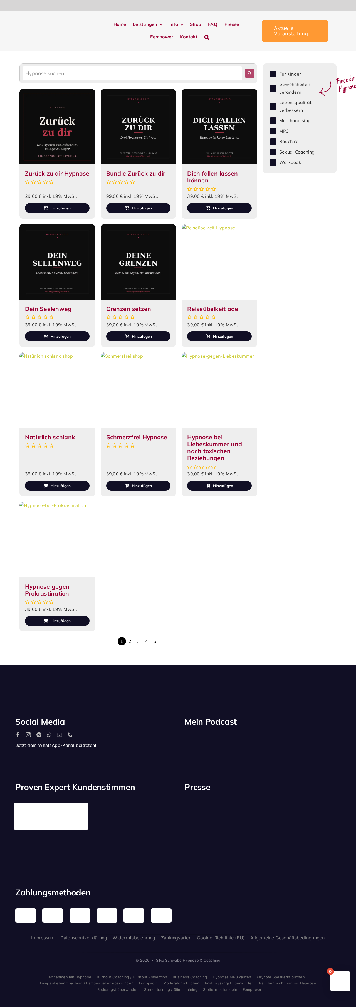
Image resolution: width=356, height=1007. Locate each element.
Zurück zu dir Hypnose (57, 173)
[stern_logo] (242, 809)
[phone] (70, 734)
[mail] (59, 734)
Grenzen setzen (128, 308)
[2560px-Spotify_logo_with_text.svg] (208, 740)
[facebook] (17, 734)
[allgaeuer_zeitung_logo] (323, 849)
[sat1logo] (242, 843)
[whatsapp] (49, 734)
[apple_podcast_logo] (248, 740)
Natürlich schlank (50, 437)
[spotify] (38, 734)
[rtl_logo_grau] (201, 848)
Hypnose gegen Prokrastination (47, 590)
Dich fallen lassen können (212, 177)
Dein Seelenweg (48, 308)
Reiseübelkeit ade (212, 308)
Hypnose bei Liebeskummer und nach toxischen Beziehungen (214, 447)
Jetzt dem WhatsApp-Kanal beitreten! (55, 745)
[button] (206, 37)
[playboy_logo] (201, 811)
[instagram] (28, 734)
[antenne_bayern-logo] (283, 805)
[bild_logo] (283, 837)
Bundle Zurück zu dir (135, 173)
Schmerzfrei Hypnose (136, 437)
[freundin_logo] (323, 810)
